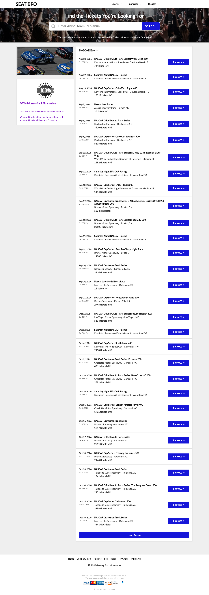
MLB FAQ (136, 558)
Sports (115, 3)
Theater (152, 3)
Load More (134, 535)
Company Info (84, 558)
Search (151, 26)
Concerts (133, 3)
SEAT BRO (26, 4)
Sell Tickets (110, 558)
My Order (123, 558)
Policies (97, 558)
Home (71, 558)
